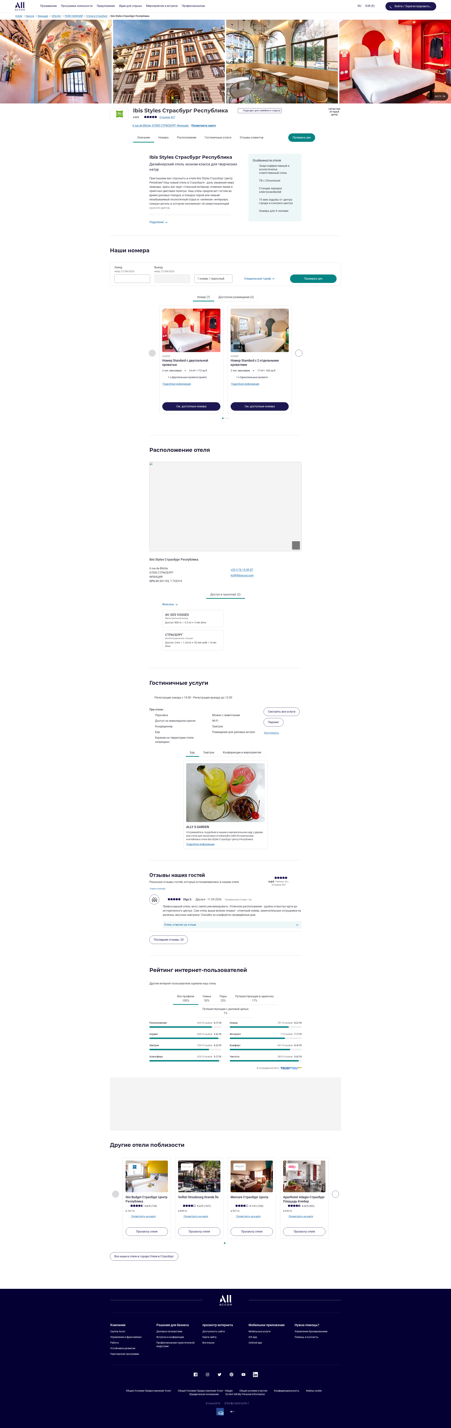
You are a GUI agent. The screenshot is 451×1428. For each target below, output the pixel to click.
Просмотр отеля (146, 1231)
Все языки (208, 1342)
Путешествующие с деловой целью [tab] (225, 1011)
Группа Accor (117, 1331)
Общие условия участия (253, 1390)
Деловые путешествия (169, 1331)
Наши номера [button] (129, 250)
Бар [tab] (192, 752)
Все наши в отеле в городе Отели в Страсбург (144, 1256)
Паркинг (273, 722)
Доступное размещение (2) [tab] (236, 297)
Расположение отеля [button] (179, 450)
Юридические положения (204, 1394)
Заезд (124, 269)
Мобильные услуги (259, 1331)
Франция (43, 16)
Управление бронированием (311, 1331)
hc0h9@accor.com (242, 575)
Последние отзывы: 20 (169, 939)
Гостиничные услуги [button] (178, 683)
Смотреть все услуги (281, 711)
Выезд (164, 269)
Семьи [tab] (207, 998)
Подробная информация (200, 844)
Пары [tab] (223, 998)
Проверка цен (302, 137)
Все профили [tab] (185, 998)
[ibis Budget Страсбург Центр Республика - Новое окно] (147, 1176)
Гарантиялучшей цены (334, 112)
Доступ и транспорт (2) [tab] (225, 594)
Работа (114, 1342)
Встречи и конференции (170, 1337)
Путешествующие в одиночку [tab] (254, 998)
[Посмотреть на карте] (225, 506)
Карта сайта (209, 1337)
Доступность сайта (213, 1331)
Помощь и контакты (306, 1337)
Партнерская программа (124, 1354)
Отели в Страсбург (97, 16)
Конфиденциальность (286, 1390)
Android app (255, 1342)
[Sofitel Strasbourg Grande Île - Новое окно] (199, 1176)
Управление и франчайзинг (126, 1337)
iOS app (253, 1337)
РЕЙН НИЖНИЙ (74, 16)
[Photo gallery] (225, 61)
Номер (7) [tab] (203, 297)
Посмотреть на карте (143, 1216)
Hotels (18, 16)
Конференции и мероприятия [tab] (242, 752)
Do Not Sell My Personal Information (245, 1394)
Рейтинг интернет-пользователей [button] (198, 970)
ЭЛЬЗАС (56, 16)
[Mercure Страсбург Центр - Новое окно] (252, 1176)
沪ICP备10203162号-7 (236, 1403)
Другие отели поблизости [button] (147, 1145)
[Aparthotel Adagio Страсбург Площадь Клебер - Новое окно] (304, 1176)
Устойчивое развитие (122, 1348)
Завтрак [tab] (208, 752)
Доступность (271, 732)
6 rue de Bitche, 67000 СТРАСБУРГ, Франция (160, 125)
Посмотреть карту (203, 125)
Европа (30, 16)
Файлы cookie (314, 1390)
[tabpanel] (225, 363)
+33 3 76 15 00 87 (242, 569)
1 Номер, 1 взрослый (210, 278)
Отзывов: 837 (167, 117)
